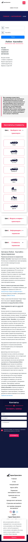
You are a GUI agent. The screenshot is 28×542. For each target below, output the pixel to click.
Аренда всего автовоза (14, 500)
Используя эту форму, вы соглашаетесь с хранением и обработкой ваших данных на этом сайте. (14, 430)
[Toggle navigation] (24, 3)
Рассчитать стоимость (14, 125)
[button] (14, 132)
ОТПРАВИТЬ (14, 435)
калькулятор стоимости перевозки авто (11, 291)
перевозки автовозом (6, 395)
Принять (14, 537)
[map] (14, 452)
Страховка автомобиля (14, 503)
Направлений (14, 485)
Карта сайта (14, 487)
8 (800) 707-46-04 (14, 8)
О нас (14, 482)
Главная (14, 479)
